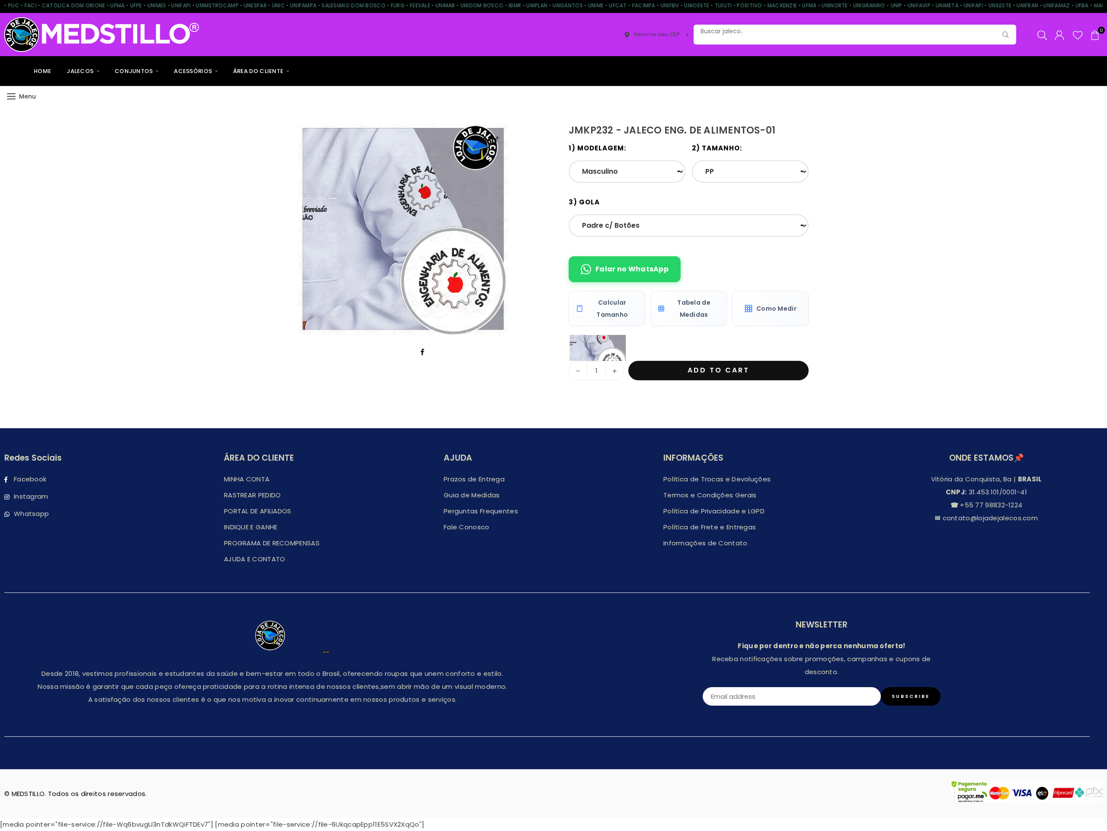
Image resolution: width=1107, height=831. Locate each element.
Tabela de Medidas (693, 308)
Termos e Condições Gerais (710, 495)
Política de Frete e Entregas (709, 527)
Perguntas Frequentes (481, 511)
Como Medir (776, 308)
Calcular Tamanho (612, 308)
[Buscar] (1005, 35)
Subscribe (911, 696)
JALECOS (81, 71)
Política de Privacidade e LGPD (714, 511)
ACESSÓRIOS (193, 71)
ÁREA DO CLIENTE (259, 71)
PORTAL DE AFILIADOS (257, 511)
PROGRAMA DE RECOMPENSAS (272, 543)
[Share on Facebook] (422, 351)
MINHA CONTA (246, 479)
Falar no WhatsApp (632, 269)
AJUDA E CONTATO (254, 559)
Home (42, 71)
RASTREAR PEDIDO (252, 495)
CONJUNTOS (134, 71)
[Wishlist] (1078, 34)
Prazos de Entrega (474, 479)
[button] (1095, 34)
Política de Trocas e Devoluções (717, 479)
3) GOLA (584, 202)
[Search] (1042, 34)
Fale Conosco (467, 527)
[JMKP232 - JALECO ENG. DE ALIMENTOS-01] (598, 348)
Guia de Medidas (472, 495)
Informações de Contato (705, 543)
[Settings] (1059, 34)
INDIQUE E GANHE (251, 527)
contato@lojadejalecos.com (989, 517)
